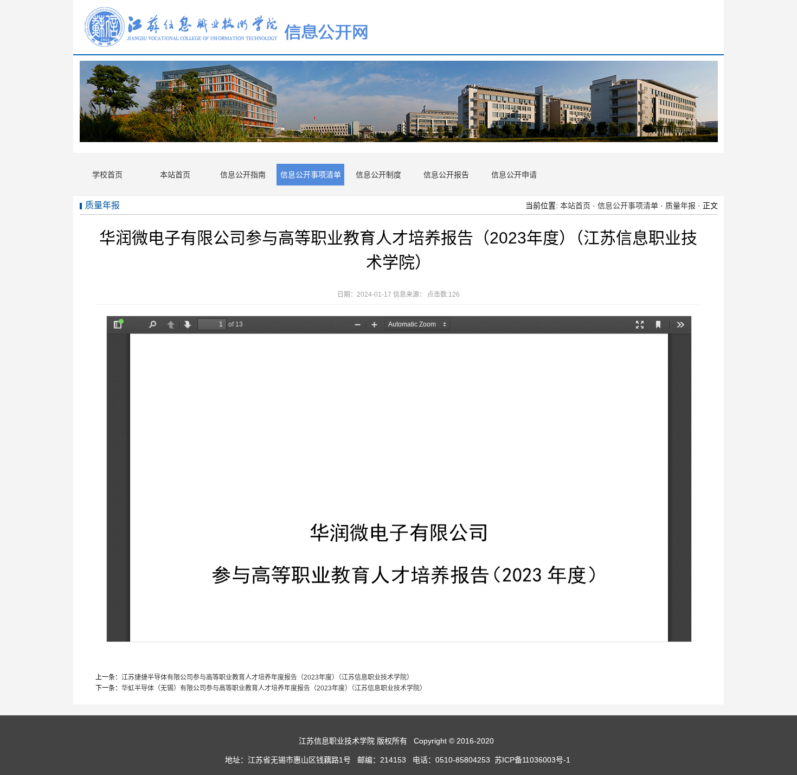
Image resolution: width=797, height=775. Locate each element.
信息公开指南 (243, 174)
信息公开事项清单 (310, 174)
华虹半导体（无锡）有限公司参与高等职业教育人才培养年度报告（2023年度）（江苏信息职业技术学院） (273, 688)
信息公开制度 (378, 174)
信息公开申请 (514, 174)
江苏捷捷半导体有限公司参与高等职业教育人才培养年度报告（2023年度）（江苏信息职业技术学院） (267, 677)
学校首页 (107, 174)
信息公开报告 (446, 174)
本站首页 (175, 174)
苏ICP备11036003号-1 (533, 759)
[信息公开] (227, 46)
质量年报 (680, 205)
